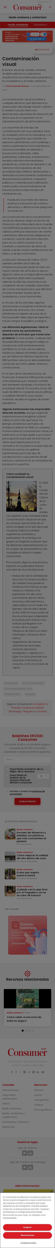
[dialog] (27, 1220)
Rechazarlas (27, 1235)
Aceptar (27, 1227)
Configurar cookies (28, 1243)
